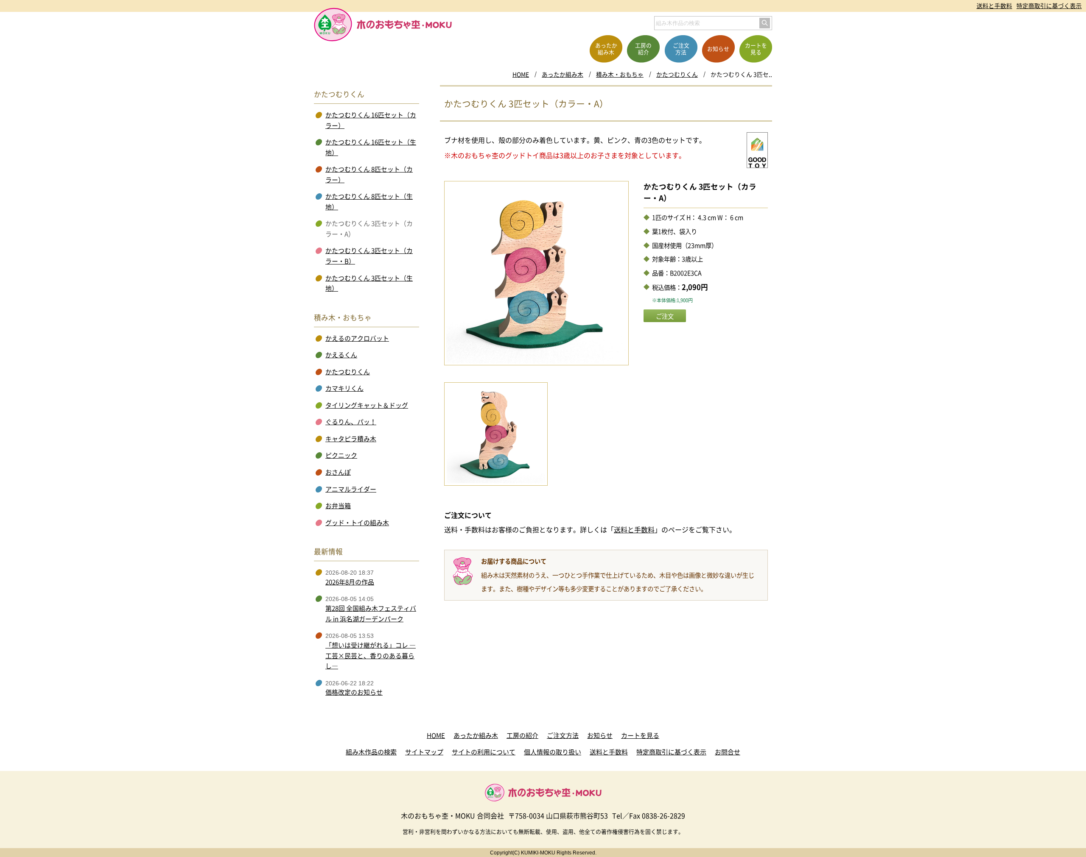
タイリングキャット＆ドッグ (366, 405)
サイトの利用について (483, 752)
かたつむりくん (677, 74)
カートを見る (640, 735)
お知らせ (600, 735)
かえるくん (341, 354)
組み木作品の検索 (371, 752)
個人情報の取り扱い (552, 752)
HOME (520, 74)
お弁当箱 (338, 505)
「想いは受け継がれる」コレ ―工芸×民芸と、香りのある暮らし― (370, 655)
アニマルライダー (350, 489)
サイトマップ (424, 752)
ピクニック (341, 455)
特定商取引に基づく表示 (1049, 5)
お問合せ (727, 752)
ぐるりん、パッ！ (350, 421)
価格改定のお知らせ (354, 692)
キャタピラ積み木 (350, 438)
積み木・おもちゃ (620, 74)
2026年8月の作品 (349, 582)
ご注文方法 (563, 735)
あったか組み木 (562, 74)
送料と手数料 (994, 5)
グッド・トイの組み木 (357, 522)
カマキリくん (344, 388)
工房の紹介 (522, 735)
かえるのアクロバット (357, 338)
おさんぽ (338, 472)
